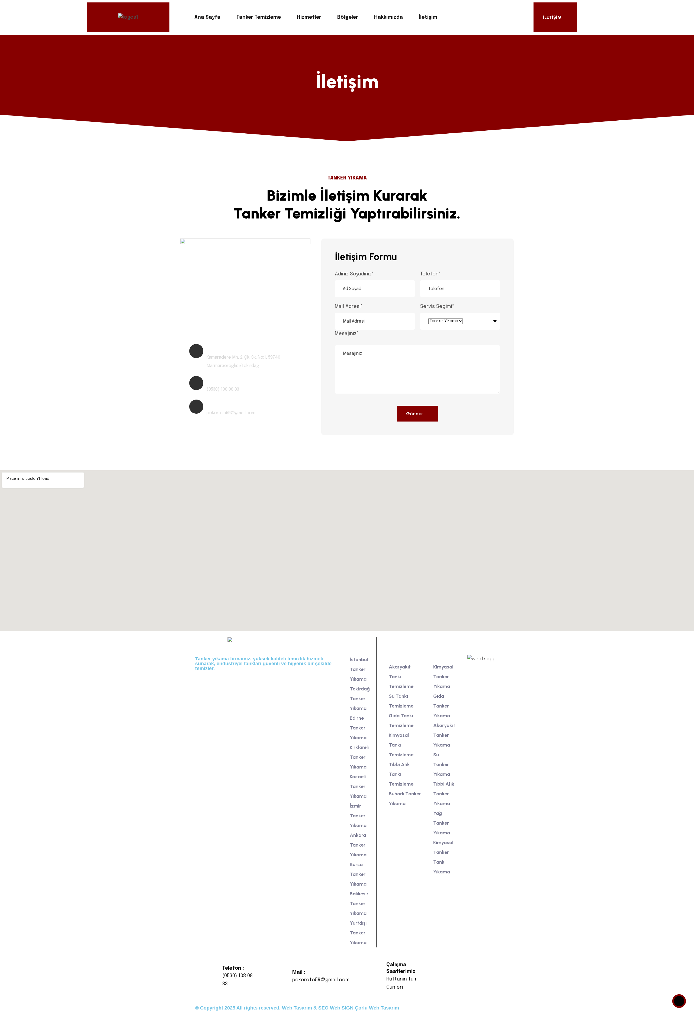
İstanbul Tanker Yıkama (359, 669)
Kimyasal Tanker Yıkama (443, 676)
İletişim (428, 17)
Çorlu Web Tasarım (377, 1008)
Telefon (430, 274)
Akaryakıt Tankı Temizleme (401, 676)
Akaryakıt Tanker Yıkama (444, 735)
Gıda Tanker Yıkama (441, 706)
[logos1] (128, 17)
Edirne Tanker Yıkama (358, 728)
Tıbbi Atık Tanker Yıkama (443, 793)
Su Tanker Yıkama (441, 764)
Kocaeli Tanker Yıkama (358, 786)
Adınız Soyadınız (354, 274)
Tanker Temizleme (258, 17)
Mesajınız (347, 333)
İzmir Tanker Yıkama (358, 815)
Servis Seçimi (437, 306)
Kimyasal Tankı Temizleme (401, 745)
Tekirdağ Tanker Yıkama (360, 698)
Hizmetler (309, 17)
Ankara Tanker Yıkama (358, 845)
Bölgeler (347, 17)
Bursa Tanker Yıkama (358, 874)
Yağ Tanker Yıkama (441, 823)
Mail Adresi (349, 306)
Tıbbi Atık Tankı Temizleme (401, 774)
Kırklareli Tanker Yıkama (359, 757)
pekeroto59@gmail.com (320, 980)
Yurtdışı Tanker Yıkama (358, 933)
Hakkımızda (388, 17)
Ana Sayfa (207, 17)
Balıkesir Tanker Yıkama (359, 903)
